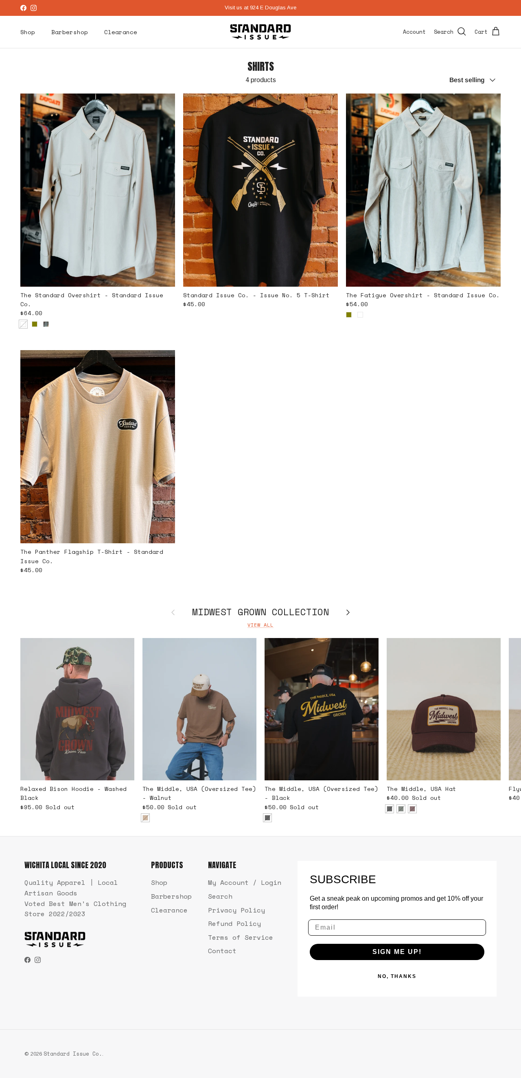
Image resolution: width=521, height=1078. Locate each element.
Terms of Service (240, 937)
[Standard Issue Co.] (260, 32)
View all (260, 624)
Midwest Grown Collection (260, 612)
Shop (27, 32)
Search (220, 896)
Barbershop (69, 32)
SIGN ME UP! (397, 951)
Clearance (120, 32)
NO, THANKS (397, 976)
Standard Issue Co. (73, 1054)
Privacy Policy (236, 910)
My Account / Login (244, 882)
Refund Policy (234, 923)
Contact (222, 951)
